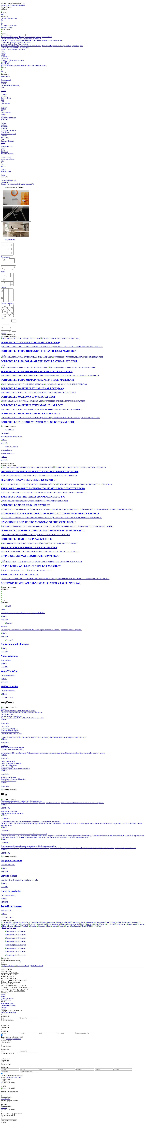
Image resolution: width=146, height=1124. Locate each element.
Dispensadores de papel (57, 46)
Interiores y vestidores (18, 49)
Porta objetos (46, 46)
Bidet (25, 42)
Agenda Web (30, 184)
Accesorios (45, 40)
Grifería (3, 40)
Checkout (4, 1108)
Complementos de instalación (32, 38)
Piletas (15, 47)
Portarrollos (15, 46)
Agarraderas (75, 46)
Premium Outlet (12, 18)
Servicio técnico (12, 5)
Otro (28, 42)
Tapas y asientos (23, 44)
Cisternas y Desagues (55, 40)
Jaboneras (23, 46)
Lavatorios (4, 44)
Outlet (3, 55)
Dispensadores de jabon (33, 46)
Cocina (16, 37)
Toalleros (9, 46)
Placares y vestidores (25, 37)
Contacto (4, 18)
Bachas (17, 40)
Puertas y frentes (6, 49)
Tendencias (4, 180)
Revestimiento (5, 37)
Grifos (19, 47)
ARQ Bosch (12, 180)
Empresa (4, 5)
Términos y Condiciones (13, 1039)
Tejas (33, 37)
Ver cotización (5, 1099)
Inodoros (10, 44)
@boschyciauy (5, 928)
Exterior (19, 38)
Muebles (38, 37)
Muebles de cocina (7, 47)
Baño (12, 37)
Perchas (3, 46)
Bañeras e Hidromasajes (33, 40)
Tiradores (68, 46)
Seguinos (13, 928)
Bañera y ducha (18, 42)
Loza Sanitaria (10, 40)
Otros (81, 46)
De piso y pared (6, 38)
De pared (14, 38)
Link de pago (21, 5)
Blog (2, 14)
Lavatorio (4, 42)
